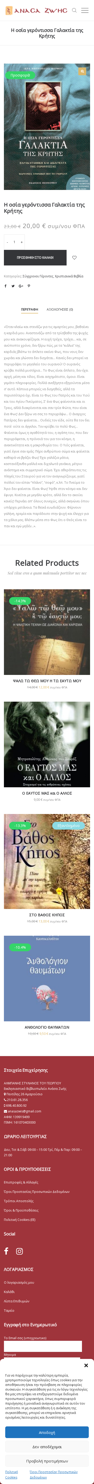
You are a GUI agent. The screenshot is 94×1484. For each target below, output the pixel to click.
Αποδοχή (47, 1432)
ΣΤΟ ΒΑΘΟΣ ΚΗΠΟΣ (47, 914)
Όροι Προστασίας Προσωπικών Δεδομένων (36, 1191)
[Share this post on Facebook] (5, 286)
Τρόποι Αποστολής (18, 1201)
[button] (86, 1365)
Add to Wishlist (74, 257)
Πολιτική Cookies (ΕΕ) (19, 1220)
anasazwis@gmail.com (24, 1111)
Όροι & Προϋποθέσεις (21, 1210)
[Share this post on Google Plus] (21, 286)
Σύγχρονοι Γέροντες (38, 276)
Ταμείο (9, 1310)
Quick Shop (47, 639)
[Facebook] (6, 1251)
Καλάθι (9, 1292)
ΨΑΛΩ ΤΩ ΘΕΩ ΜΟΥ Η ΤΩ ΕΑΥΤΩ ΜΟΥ (47, 680)
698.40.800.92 (16, 1105)
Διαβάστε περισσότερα (47, 878)
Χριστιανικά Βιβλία (69, 276)
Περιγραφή (29, 309)
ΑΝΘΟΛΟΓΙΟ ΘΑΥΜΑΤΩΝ (47, 1027)
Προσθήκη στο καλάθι (35, 257)
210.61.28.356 (17, 1100)
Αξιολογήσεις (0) (60, 309)
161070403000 (25, 1122)
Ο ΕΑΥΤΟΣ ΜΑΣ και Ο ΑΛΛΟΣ (47, 793)
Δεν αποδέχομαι (47, 1446)
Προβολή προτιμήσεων (47, 1461)
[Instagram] (19, 1251)
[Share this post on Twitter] (13, 286)
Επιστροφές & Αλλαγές (21, 1182)
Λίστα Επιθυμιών (16, 1301)
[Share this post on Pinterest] (29, 286)
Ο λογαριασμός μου (19, 1282)
